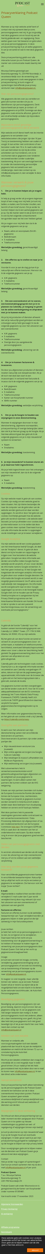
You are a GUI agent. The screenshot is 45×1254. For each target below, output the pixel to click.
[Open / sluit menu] (42, 4)
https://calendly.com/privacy (16, 719)
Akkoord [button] (35, 1250)
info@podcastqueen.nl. (25, 88)
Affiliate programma (10, 1227)
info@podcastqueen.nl (11, 1030)
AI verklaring (7, 1213)
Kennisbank (6, 1232)
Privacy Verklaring (9, 1209)
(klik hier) (15, 826)
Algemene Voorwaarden (12, 1204)
